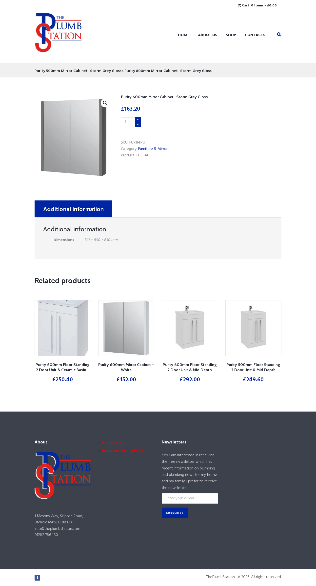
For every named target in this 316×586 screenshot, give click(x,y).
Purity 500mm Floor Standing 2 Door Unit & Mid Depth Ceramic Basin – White (253, 369)
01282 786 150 (46, 535)
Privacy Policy (113, 443)
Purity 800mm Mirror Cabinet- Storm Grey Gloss (168, 71)
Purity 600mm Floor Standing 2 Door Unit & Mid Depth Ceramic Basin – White (190, 369)
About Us (207, 35)
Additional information (73, 209)
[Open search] (279, 34)
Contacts (255, 35)
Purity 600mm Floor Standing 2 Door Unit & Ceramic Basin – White (63, 369)
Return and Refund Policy (123, 450)
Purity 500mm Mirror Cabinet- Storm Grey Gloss (78, 71)
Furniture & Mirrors (153, 149)
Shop (231, 35)
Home (183, 35)
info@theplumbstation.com (57, 529)
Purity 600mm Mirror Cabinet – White (126, 367)
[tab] (73, 208)
